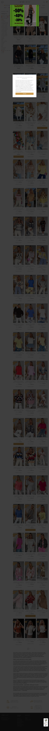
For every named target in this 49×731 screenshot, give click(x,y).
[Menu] (47, 718)
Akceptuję (24, 93)
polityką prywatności (18, 91)
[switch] (46, 725)
